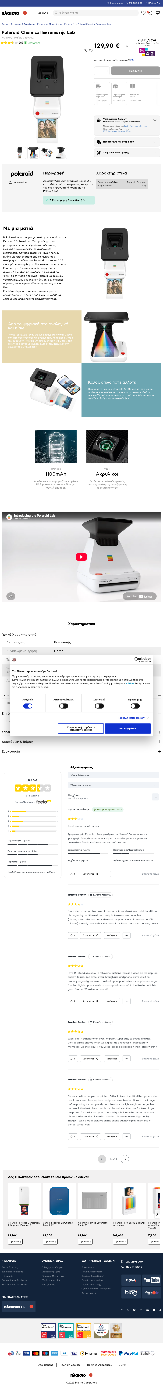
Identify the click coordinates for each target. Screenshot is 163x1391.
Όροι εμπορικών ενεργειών (96, 1289)
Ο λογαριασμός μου (52, 1267)
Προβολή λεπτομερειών (131, 717)
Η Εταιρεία (7, 1276)
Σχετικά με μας (10, 1267)
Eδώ (132, 60)
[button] (5, 1214)
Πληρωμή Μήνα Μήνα (53, 1276)
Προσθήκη (135, 71)
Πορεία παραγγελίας (93, 1280)
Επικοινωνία (88, 1267)
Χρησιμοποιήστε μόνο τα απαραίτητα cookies (81, 728)
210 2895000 (134, 1261)
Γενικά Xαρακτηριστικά (81, 635)
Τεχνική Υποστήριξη (92, 1272)
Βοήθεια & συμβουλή (93, 1276)
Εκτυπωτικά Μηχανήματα (49, 24)
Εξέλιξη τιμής (34, 43)
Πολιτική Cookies (70, 1365)
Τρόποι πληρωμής (51, 1272)
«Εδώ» (130, 683)
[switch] (63, 706)
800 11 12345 (134, 1267)
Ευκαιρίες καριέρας (12, 1272)
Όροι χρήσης (45, 1365)
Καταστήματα (116, 3)
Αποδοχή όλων (127, 728)
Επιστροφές (48, 1284)
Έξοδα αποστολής (51, 1280)
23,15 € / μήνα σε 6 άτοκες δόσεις (117, 131)
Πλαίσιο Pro (154, 3)
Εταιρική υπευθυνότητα (14, 1280)
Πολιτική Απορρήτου (99, 1365)
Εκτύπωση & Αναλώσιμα (23, 24)
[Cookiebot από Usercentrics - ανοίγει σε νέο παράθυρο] (137, 659)
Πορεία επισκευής (91, 1284)
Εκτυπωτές (69, 24)
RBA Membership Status (15, 1284)
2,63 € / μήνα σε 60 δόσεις (135, 126)
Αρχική (5, 24)
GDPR (122, 1365)
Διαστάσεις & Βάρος (81, 742)
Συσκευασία (81, 751)
